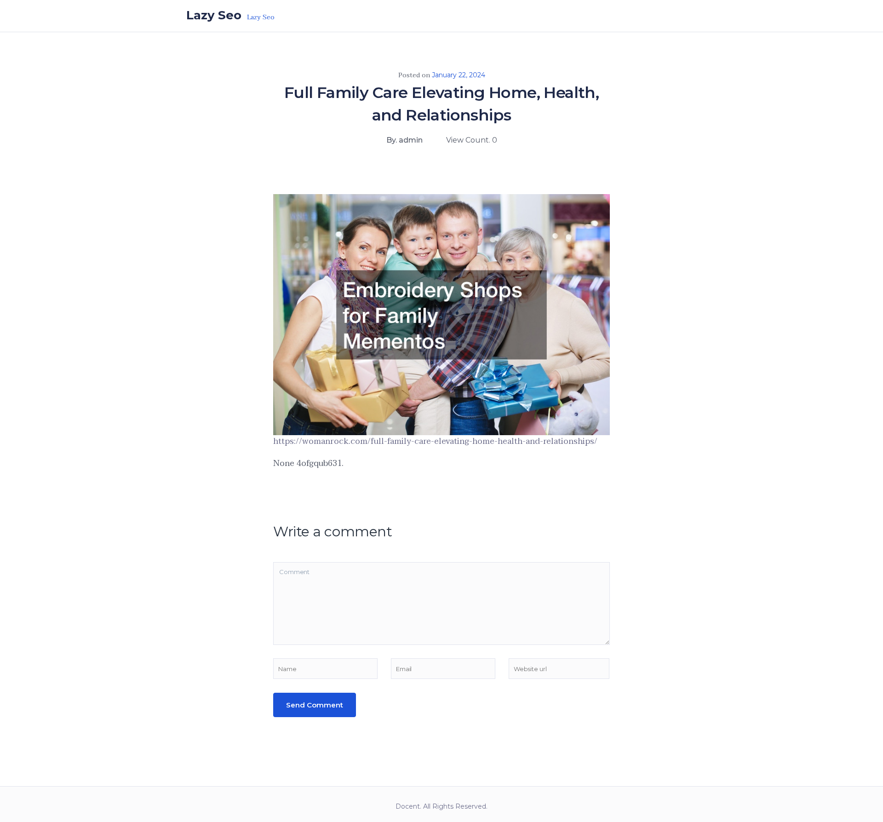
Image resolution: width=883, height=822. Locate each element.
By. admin (404, 140)
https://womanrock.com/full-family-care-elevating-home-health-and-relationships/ (435, 441)
